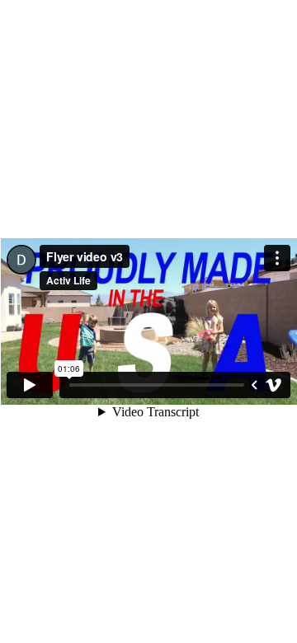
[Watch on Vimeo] (274, 385)
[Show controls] (254, 385)
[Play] (30, 385)
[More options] (277, 258)
